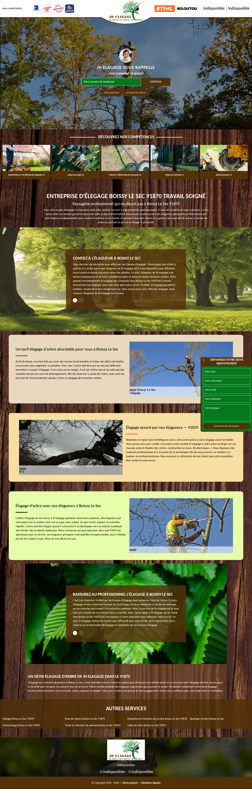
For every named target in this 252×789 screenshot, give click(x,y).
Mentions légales (150, 783)
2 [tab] (81, 300)
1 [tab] (75, 300)
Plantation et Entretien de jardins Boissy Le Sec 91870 (157, 719)
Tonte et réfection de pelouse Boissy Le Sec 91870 (92, 725)
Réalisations (111, 93)
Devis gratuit (130, 783)
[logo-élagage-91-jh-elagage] (126, 749)
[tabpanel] (126, 277)
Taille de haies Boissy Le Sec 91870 (146, 725)
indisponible (214, 9)
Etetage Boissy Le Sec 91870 (18, 719)
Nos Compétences (12, 8)
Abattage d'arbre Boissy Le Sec (207, 719)
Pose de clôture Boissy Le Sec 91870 (85, 719)
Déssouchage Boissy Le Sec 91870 (21, 725)
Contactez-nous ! (136, 93)
